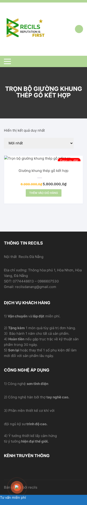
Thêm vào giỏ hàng (43, 193)
